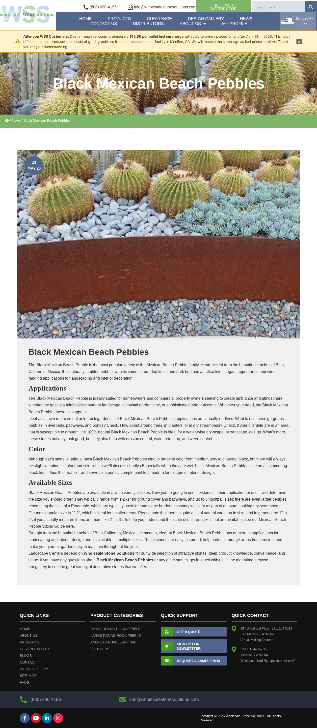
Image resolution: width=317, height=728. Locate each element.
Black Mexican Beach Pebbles (125, 560)
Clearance (159, 18)
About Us (190, 23)
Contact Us (103, 23)
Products (119, 18)
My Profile (234, 23)
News (246, 18)
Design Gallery (206, 18)
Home (85, 18)
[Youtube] (36, 718)
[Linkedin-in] (47, 718)
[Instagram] (58, 718)
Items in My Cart (304, 21)
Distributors (148, 23)
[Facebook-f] (25, 718)
